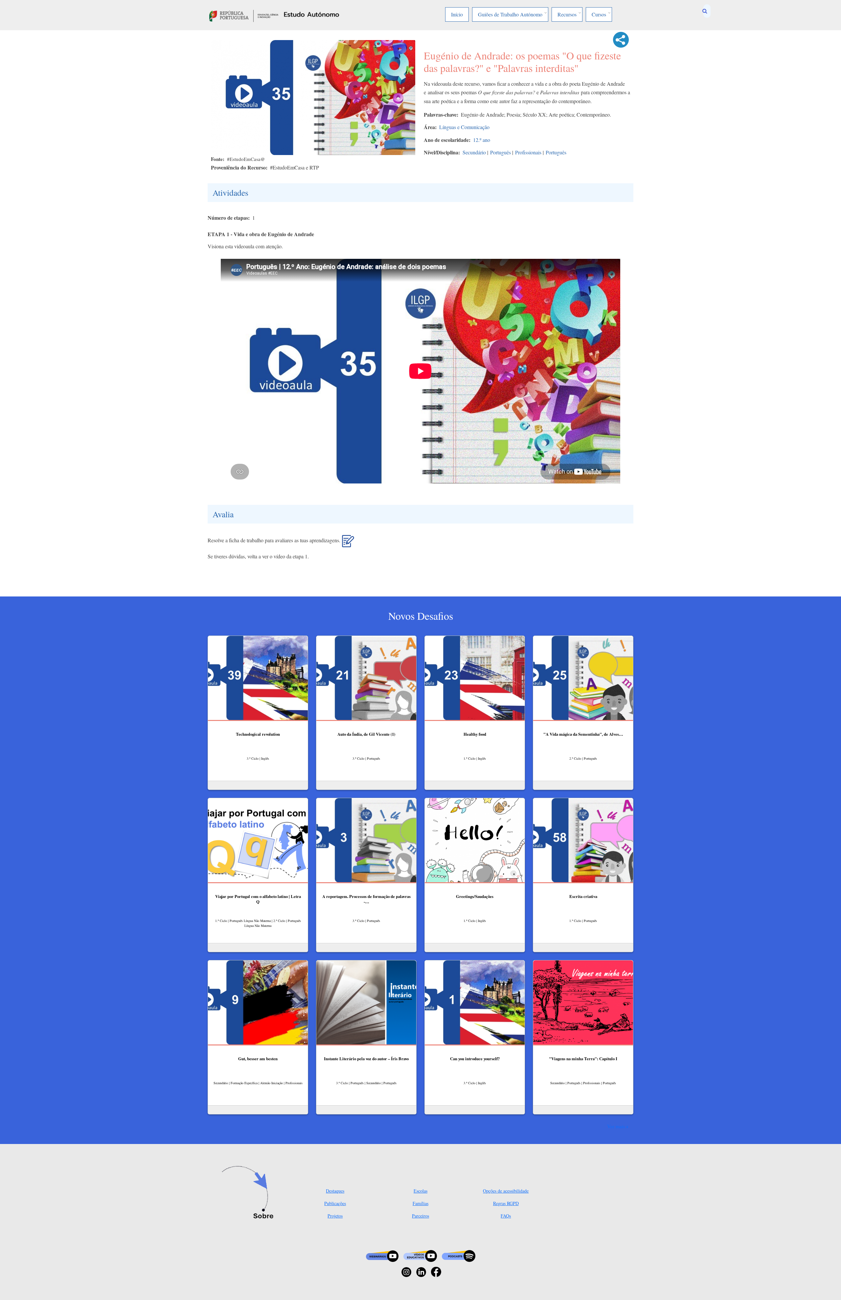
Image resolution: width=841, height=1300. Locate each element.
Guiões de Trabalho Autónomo (510, 14)
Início (457, 14)
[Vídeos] (420, 1255)
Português (500, 152)
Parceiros (420, 1216)
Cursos (599, 14)
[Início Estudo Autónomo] (243, 14)
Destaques (335, 1191)
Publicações (335, 1203)
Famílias (420, 1203)
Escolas (420, 1191)
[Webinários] (382, 1255)
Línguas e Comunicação (464, 126)
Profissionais (528, 152)
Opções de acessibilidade (506, 1191)
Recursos (567, 14)
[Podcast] (458, 1255)
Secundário (474, 152)
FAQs (506, 1216)
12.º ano (481, 139)
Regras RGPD (506, 1203)
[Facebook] (436, 1271)
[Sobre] (249, 1193)
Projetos (335, 1216)
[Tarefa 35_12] (348, 544)
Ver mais (616, 1126)
